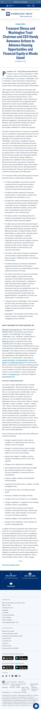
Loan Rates (5, 612)
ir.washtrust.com (14, 374)
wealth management (17, 362)
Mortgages (5, 610)
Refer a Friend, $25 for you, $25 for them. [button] (13, 603)
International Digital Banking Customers (35, 689)
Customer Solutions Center (10, 633)
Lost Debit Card (6, 641)
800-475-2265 (30, 576)
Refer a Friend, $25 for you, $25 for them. (26, 689)
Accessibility (5, 687)
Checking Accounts (7, 607)
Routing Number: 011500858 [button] (10, 648)
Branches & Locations (8, 631)
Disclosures (12, 687)
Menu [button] (29, 5)
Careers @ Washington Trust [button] (10, 622)
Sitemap (18, 687)
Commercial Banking (8, 615)
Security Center (6, 638)
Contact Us (5, 643)
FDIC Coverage (6, 617)
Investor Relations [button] (7, 620)
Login (10, 5)
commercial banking (8, 360)
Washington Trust (7, 341)
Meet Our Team (6, 605)
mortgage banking (22, 360)
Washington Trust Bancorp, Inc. (12, 329)
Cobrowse (11, 586)
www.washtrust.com (8, 376)
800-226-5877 (11, 576)
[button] (8, 658)
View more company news (11, 565)
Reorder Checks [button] (6, 645)
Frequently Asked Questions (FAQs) (12, 636)
